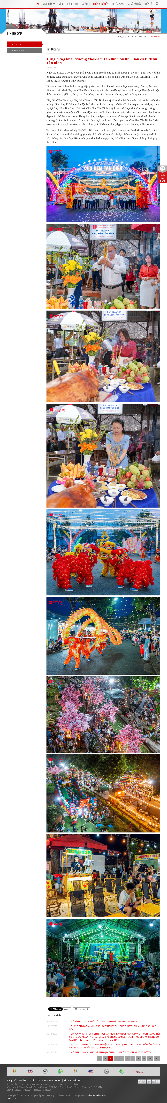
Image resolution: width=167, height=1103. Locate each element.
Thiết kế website (95, 1095)
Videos (58, 1080)
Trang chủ (11, 1080)
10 (150, 1058)
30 (157, 1058)
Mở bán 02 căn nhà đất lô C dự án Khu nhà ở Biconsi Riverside (104, 1021)
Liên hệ (148, 4)
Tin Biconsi (16, 44)
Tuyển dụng (118, 4)
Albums (67, 1080)
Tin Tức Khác (17, 50)
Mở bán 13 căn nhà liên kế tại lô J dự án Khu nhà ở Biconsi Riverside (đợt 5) (111, 1052)
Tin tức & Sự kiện (100, 4)
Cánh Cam (11, 1098)
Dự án (85, 4)
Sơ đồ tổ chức (134, 4)
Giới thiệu (48, 4)
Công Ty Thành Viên (68, 4)
